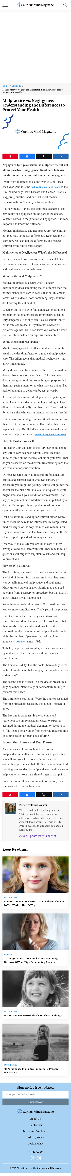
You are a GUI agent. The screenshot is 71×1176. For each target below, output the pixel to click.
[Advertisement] (35, 46)
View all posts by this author (37, 836)
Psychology (10, 898)
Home (5, 86)
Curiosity (16, 86)
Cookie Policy (35, 1143)
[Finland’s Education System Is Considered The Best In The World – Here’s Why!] (35, 874)
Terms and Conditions (35, 1131)
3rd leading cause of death (45, 187)
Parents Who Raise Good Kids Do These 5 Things (33, 1015)
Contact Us (35, 1125)
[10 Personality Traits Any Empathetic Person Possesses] (35, 1042)
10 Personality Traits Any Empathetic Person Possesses (31, 1071)
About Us (35, 1118)
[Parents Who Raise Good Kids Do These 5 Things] (35, 988)
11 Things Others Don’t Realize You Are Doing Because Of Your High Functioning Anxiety (31, 960)
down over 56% (17, 641)
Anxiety (8, 955)
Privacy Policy (35, 1137)
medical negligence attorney (50, 434)
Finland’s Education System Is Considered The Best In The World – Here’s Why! (35, 903)
